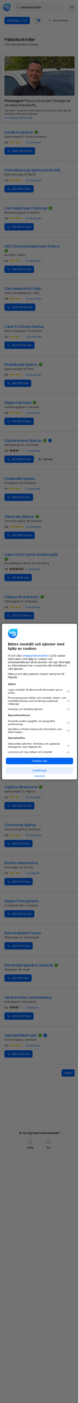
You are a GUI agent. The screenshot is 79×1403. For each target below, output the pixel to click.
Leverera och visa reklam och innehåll (30, 752)
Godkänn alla (39, 760)
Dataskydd (39, 776)
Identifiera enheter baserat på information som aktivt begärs (35, 731)
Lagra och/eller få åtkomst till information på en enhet (35, 691)
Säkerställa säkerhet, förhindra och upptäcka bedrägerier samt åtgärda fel (34, 745)
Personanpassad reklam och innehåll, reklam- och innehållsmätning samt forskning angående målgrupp (37, 700)
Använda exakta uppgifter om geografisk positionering (31, 723)
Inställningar (40, 770)
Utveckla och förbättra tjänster (25, 709)
